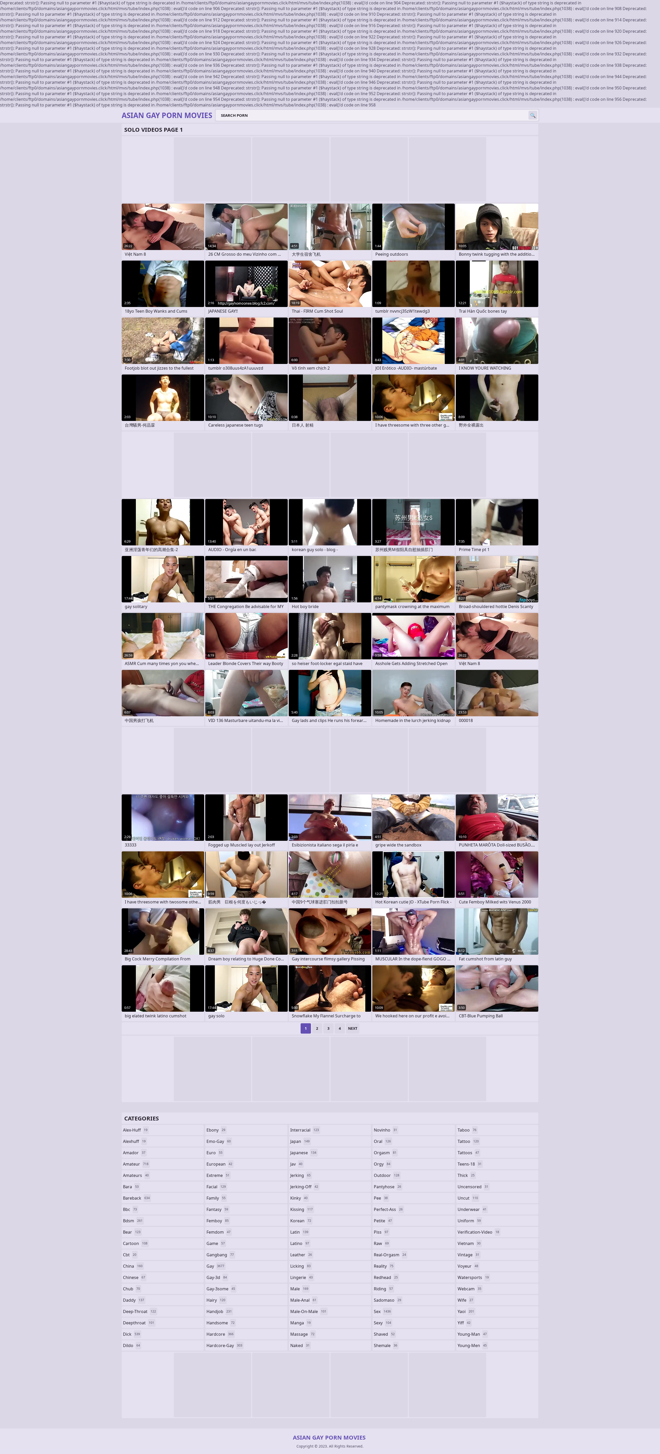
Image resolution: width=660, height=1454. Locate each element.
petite (383, 1221)
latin (299, 1232)
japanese (303, 1153)
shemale (385, 1345)
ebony (216, 1130)
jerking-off (304, 1187)
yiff (464, 1323)
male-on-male (308, 1311)
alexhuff (134, 1141)
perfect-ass (388, 1209)
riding (383, 1289)
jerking (300, 1175)
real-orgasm (390, 1255)
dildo (131, 1345)
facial (216, 1187)
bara (131, 1187)
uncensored (473, 1187)
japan (300, 1141)
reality (383, 1266)
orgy (382, 1164)
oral (382, 1141)
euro (214, 1153)
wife (465, 1300)
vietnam (469, 1243)
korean (300, 1221)
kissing (301, 1209)
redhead (386, 1277)
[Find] (533, 115)
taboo (467, 1130)
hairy (216, 1300)
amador (134, 1153)
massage (302, 1334)
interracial (304, 1130)
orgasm (385, 1153)
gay (215, 1266)
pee (381, 1198)
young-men (472, 1345)
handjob (219, 1311)
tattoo (468, 1141)
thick (466, 1175)
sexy (382, 1323)
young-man (472, 1334)
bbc (130, 1209)
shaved (384, 1334)
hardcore (220, 1334)
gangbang (220, 1255)
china (133, 1266)
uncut (468, 1198)
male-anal (303, 1300)
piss (381, 1232)
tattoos (468, 1153)
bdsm (133, 1221)
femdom (218, 1232)
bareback (136, 1198)
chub (131, 1289)
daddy (133, 1300)
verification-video (478, 1232)
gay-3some (221, 1289)
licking (300, 1266)
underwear (472, 1209)
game (216, 1243)
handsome (221, 1323)
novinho (385, 1130)
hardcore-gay (224, 1345)
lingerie (301, 1277)
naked (300, 1345)
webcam (469, 1289)
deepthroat (138, 1323)
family (216, 1198)
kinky (299, 1198)
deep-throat (139, 1311)
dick (131, 1334)
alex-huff (135, 1130)
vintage (468, 1255)
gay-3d (217, 1277)
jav (296, 1164)
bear (132, 1232)
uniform (469, 1221)
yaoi (466, 1311)
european (219, 1164)
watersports (473, 1277)
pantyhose (387, 1187)
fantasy (217, 1209)
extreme (218, 1175)
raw (381, 1243)
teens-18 (470, 1164)
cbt (129, 1255)
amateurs (136, 1175)
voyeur (468, 1266)
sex (382, 1311)
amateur (135, 1164)
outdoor (386, 1175)
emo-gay (219, 1141)
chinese (134, 1277)
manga (300, 1323)
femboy (218, 1221)
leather (301, 1255)
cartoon (135, 1243)
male (299, 1289)
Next (352, 1028)
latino (299, 1243)
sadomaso (387, 1300)
